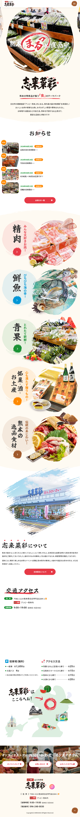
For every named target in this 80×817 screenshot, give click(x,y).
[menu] (74, 3)
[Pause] (40, 69)
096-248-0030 (37, 806)
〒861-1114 (29, 598)
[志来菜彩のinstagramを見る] (52, 786)
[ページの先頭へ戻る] (75, 810)
